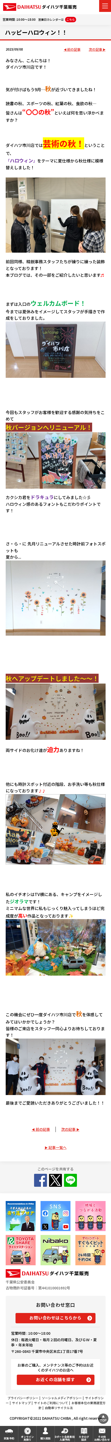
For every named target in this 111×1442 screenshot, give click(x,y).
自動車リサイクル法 (59, 1407)
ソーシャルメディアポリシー (62, 1398)
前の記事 (74, 49)
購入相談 (45, 1438)
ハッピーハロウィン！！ (36, 32)
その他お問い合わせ (102, 1438)
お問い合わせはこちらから (55, 1318)
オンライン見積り (27, 1438)
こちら (70, 19)
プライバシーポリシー (22, 1398)
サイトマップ (21, 1403)
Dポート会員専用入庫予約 (65, 1438)
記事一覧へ (58, 1147)
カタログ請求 (84, 1438)
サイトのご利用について (51, 1403)
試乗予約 (9, 1438)
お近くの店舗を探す (55, 1379)
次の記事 (95, 49)
